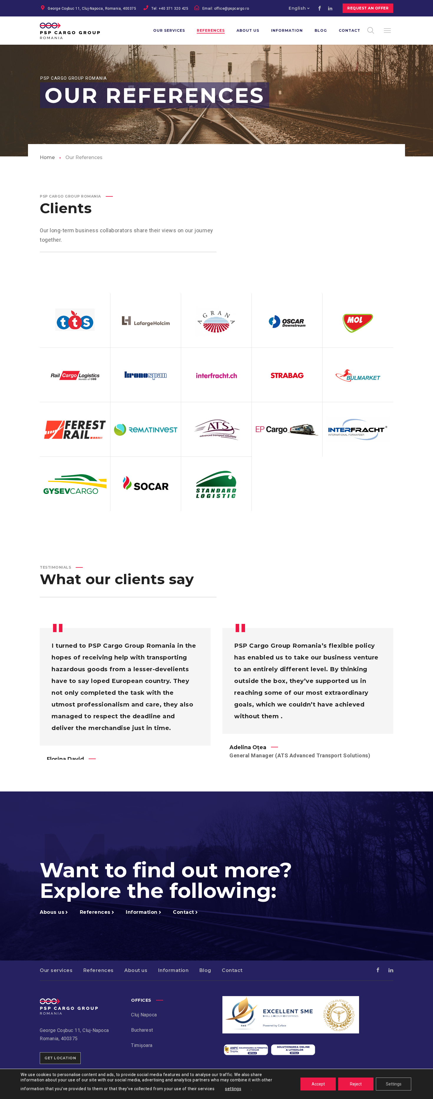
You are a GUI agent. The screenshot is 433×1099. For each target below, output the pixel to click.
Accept (318, 1084)
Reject (356, 1084)
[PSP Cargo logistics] (69, 1002)
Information (173, 970)
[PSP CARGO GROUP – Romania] (77, 30)
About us (135, 970)
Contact (232, 970)
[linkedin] (330, 8)
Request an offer (368, 8)
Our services (56, 970)
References (98, 970)
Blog (205, 970)
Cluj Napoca (144, 1015)
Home (47, 157)
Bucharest (142, 1030)
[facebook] (319, 8)
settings (233, 1088)
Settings (393, 1084)
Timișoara (142, 1045)
